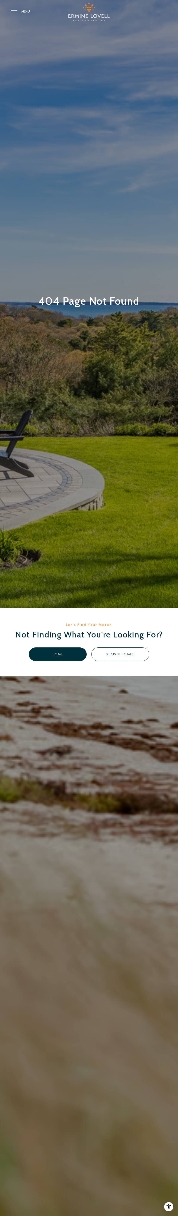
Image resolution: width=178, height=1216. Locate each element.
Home (57, 654)
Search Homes (120, 654)
